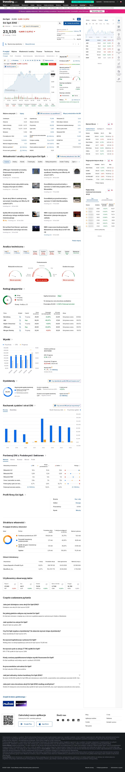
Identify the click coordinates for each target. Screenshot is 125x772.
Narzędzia (89, 726)
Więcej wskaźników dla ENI (72, 113)
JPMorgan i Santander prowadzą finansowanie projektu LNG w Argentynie (14, 172)
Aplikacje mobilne (91, 718)
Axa (21, 583)
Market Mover (91, 124)
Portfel (88, 722)
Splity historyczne (39, 56)
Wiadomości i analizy (26, 51)
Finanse (39, 51)
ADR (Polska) (53, 8)
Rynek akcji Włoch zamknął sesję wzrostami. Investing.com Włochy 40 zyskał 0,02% (16, 201)
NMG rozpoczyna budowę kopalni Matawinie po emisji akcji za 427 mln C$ (57, 229)
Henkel (38, 583)
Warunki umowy (89, 767)
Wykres (14, 51)
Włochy (78, 510)
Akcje (5, 8)
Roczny (5, 410)
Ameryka (60, 8)
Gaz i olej (78, 499)
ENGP (87, 57)
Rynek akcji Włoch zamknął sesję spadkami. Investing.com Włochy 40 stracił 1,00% (57, 172)
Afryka (87, 8)
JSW (87, 43)
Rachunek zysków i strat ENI (18, 405)
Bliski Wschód (72, 8)
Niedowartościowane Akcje (107, 8)
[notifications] (117, 2)
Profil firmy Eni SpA (13, 494)
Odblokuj (76, 31)
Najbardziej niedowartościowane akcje (93, 192)
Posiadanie (18, 56)
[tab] (7, 252)
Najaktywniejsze (90, 128)
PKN (87, 55)
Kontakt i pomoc (111, 722)
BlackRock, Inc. (8, 569)
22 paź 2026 (50, 140)
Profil (11, 56)
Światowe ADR (44, 8)
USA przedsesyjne (19, 8)
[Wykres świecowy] (5, 60)
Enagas (70, 583)
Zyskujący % (100, 128)
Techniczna (48, 51)
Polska (12, 8)
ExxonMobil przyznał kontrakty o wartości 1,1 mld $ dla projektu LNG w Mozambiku (57, 186)
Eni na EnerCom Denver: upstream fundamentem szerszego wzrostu (15, 228)
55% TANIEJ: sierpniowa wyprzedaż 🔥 (83, 1)
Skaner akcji (74, 5)
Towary (100, 20)
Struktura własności (13, 522)
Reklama (109, 718)
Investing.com (48, 235)
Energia (78, 503)
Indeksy (94, 20)
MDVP (87, 40)
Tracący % (109, 128)
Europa (66, 8)
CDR (87, 52)
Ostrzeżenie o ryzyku (116, 767)
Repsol (6, 583)
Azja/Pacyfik (81, 8)
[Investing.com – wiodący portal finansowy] (10, 2)
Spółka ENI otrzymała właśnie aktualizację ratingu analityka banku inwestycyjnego (16, 215)
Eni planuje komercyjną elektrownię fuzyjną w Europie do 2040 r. (15, 185)
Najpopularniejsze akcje (94, 160)
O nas (108, 714)
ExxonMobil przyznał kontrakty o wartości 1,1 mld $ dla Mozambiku (56, 200)
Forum (57, 51)
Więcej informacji (30, 44)
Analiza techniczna (13, 246)
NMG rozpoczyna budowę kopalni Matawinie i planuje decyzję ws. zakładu (56, 215)
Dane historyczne (28, 56)
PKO (87, 49)
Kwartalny (13, 410)
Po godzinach (29, 8)
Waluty (87, 20)
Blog (87, 714)
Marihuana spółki (94, 8)
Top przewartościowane (107, 199)
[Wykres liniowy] (8, 60)
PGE (87, 46)
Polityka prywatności (102, 767)
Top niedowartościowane (92, 199)
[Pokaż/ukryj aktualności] (44, 60)
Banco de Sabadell (57, 583)
